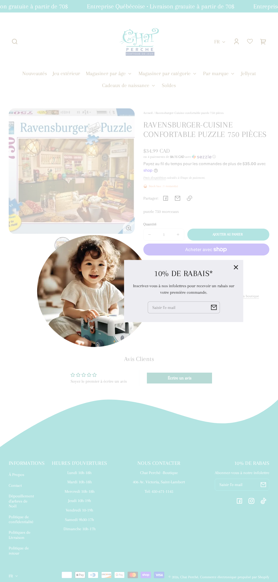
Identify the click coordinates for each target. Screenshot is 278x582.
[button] (15, 41)
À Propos (16, 474)
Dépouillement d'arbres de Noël (21, 501)
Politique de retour (19, 550)
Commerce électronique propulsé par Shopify (234, 577)
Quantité (149, 224)
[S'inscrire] (263, 485)
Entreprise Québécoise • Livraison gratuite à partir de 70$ (157, 6)
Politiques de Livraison (19, 535)
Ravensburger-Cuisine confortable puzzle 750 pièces (190, 113)
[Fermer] (236, 267)
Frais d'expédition (154, 178)
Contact (15, 485)
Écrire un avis (179, 378)
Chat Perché (189, 577)
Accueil (148, 113)
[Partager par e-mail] (178, 198)
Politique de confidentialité (21, 519)
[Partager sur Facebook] (166, 198)
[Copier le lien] (189, 198)
